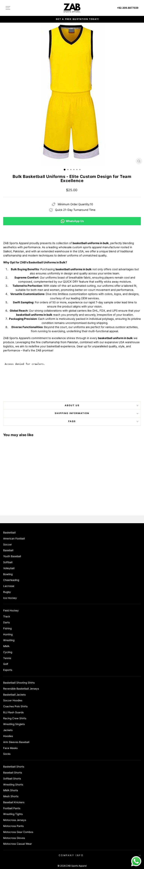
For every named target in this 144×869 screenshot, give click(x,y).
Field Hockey (11, 610)
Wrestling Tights (13, 814)
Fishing (7, 628)
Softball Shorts (12, 778)
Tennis (7, 658)
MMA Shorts (10, 790)
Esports (7, 669)
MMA (6, 646)
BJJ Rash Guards (13, 712)
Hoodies (8, 736)
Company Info (71, 855)
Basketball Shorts (13, 766)
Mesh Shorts (10, 796)
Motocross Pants (13, 826)
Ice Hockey (10, 597)
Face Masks (10, 748)
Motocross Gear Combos (18, 831)
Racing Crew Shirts (14, 718)
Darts (6, 622)
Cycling (7, 652)
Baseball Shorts (12, 772)
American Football (14, 538)
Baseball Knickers (13, 802)
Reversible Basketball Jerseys (21, 688)
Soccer (7, 544)
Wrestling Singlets (14, 724)
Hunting (8, 634)
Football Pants (11, 808)
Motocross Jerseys (14, 820)
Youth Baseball (12, 556)
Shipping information (72, 413)
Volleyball (8, 568)
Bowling (8, 574)
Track (6, 616)
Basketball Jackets (14, 694)
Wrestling (8, 640)
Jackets (8, 730)
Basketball (9, 532)
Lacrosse (8, 586)
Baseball (8, 550)
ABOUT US (72, 405)
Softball (7, 562)
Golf (5, 663)
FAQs (72, 421)
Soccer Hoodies (12, 700)
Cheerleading (11, 580)
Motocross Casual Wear (17, 843)
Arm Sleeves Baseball (16, 742)
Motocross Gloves (14, 837)
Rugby (7, 591)
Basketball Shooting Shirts (19, 682)
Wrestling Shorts (13, 784)
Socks (6, 753)
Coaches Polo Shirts (15, 706)
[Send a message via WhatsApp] (136, 861)
